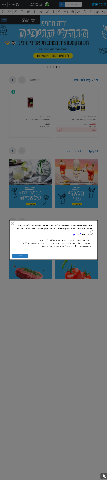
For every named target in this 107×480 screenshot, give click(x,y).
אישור (20, 256)
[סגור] (12, 223)
